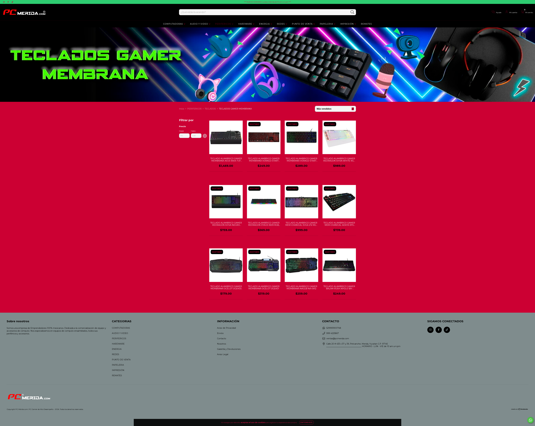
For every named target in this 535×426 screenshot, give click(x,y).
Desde (181, 131)
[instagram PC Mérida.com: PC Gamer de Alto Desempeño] (4, 2)
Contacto (221, 338)
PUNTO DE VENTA (302, 24)
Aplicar (205, 136)
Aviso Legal (222, 354)
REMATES (366, 24)
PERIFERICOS (223, 24)
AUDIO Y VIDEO (199, 24)
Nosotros (221, 344)
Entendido (307, 422)
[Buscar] (352, 12)
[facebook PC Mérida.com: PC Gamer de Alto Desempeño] (8, 2)
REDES (281, 24)
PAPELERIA (327, 24)
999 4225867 (332, 333)
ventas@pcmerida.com (337, 338)
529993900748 (333, 328)
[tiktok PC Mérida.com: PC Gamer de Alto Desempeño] (12, 2)
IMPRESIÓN (347, 24)
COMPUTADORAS (173, 24)
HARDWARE (245, 24)
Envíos (220, 333)
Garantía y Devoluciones (228, 349)
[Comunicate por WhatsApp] (530, 420)
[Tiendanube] (519, 409)
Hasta (193, 131)
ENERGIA (264, 24)
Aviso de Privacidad (226, 328)
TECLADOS (210, 109)
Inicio (181, 109)
